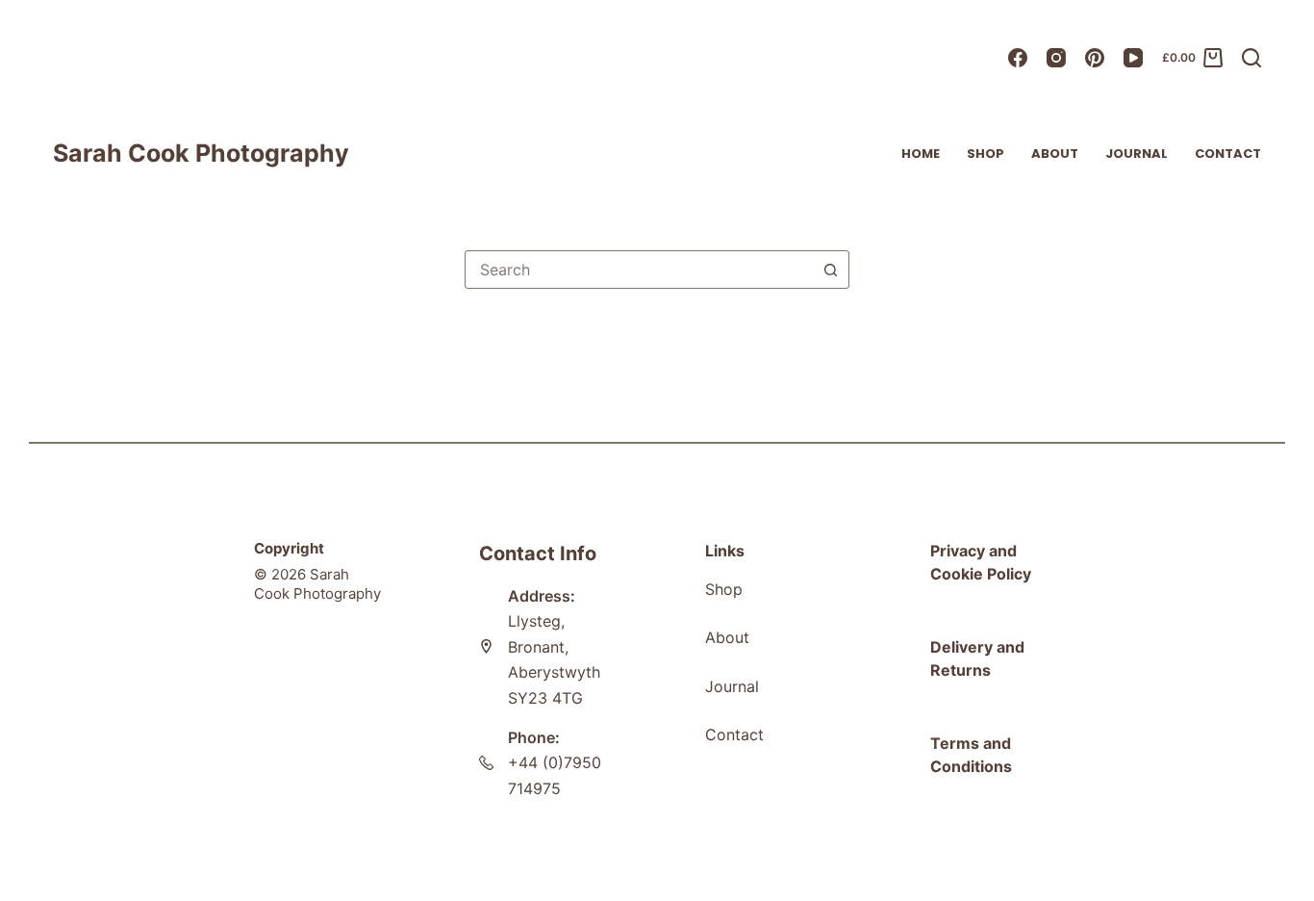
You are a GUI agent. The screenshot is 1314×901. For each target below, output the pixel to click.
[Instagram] (1056, 57)
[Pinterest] (1094, 57)
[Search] (1251, 57)
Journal (732, 686)
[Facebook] (1017, 57)
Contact (1228, 153)
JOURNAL (1136, 153)
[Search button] (830, 269)
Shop (985, 153)
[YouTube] (1133, 57)
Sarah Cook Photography (201, 153)
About (1054, 153)
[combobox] (639, 269)
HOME (920, 153)
